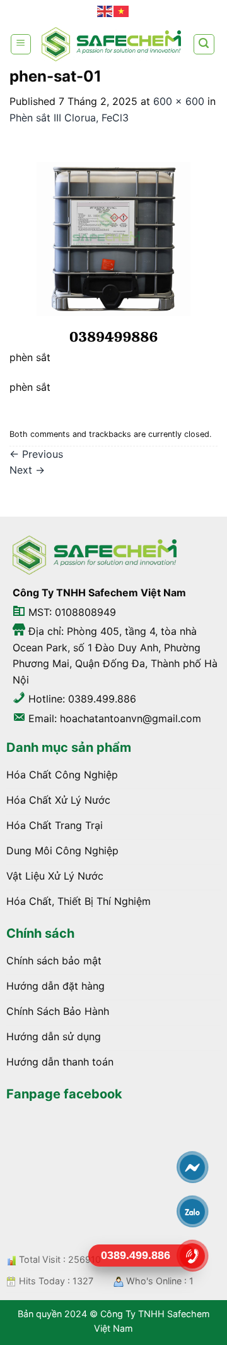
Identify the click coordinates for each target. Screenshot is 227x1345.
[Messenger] (192, 1167)
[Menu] (21, 44)
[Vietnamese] (122, 11)
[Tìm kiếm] (204, 44)
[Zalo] (192, 1211)
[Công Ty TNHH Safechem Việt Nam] (111, 44)
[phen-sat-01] (113, 244)
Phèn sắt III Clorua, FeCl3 (69, 117)
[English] (105, 11)
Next (27, 470)
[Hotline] (192, 1255)
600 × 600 (178, 101)
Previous (36, 454)
